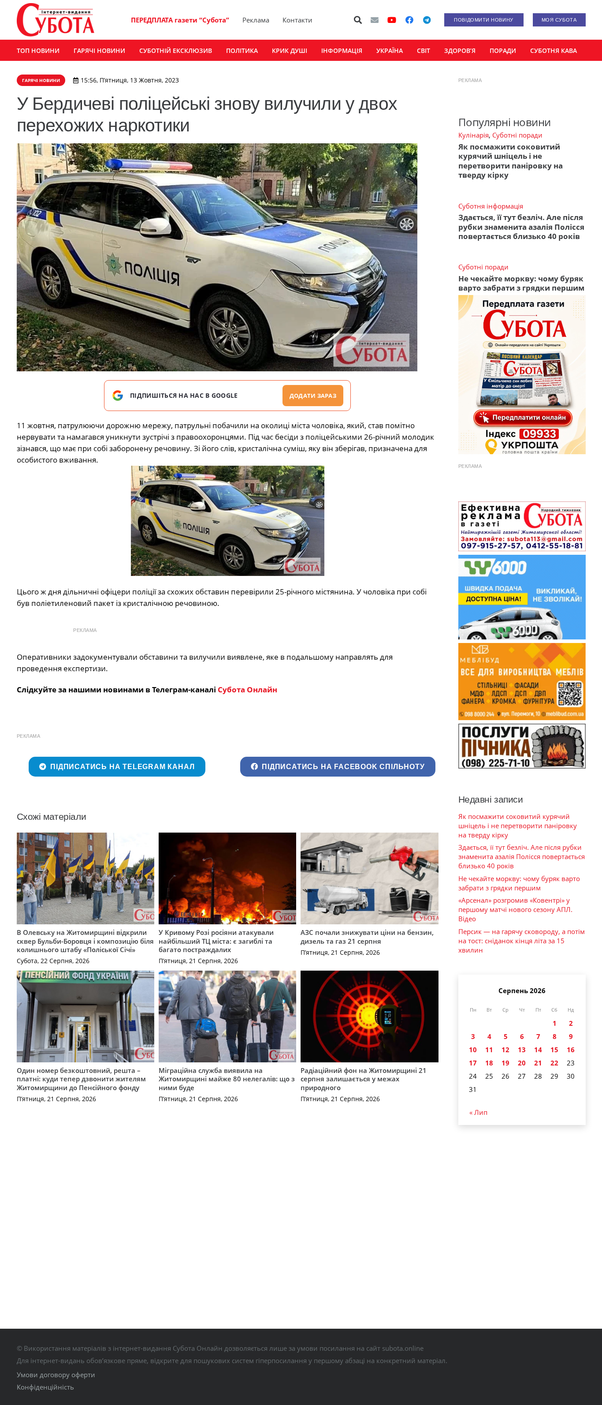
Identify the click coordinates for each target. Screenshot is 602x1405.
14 (538, 1049)
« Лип (478, 1112)
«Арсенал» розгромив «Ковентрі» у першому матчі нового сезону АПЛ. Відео (515, 909)
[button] (358, 20)
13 (522, 1049)
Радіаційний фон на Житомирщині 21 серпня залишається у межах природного (364, 1079)
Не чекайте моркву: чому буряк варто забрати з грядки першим (521, 283)
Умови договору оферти (56, 1374)
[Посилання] (55, 20)
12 (505, 1049)
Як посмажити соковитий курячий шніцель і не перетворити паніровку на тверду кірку (510, 161)
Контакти (297, 19)
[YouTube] (392, 20)
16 (571, 1049)
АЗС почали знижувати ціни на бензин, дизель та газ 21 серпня (367, 936)
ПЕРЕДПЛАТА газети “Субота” (180, 19)
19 (505, 1062)
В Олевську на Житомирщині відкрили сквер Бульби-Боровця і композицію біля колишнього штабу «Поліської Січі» (85, 941)
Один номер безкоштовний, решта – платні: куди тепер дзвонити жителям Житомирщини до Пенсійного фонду (81, 1079)
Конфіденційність (45, 1387)
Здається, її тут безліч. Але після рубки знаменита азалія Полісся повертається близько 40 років (521, 226)
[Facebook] (409, 20)
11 (489, 1049)
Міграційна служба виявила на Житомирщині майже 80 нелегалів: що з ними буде (227, 1079)
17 (473, 1062)
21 (538, 1062)
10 (473, 1049)
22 (554, 1062)
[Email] (375, 20)
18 (489, 1062)
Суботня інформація (490, 206)
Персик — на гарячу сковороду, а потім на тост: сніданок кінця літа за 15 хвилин (521, 940)
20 (522, 1062)
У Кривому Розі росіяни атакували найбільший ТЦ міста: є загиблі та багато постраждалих (216, 941)
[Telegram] (427, 20)
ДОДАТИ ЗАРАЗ (313, 396)
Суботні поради (517, 135)
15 (554, 1049)
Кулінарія (473, 135)
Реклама (255, 19)
